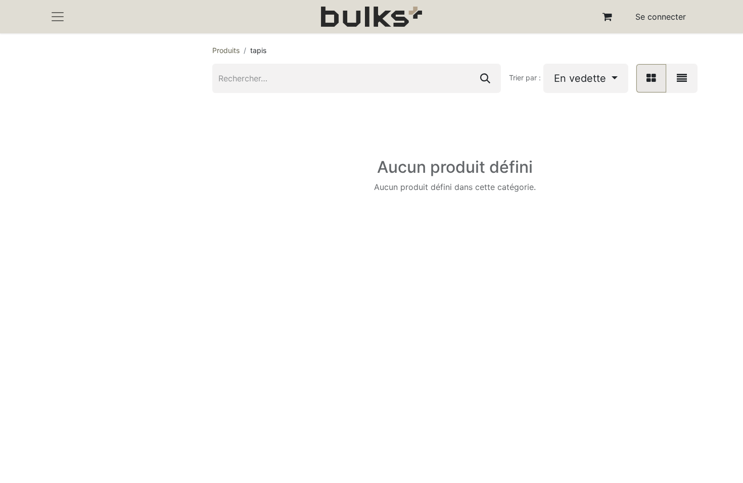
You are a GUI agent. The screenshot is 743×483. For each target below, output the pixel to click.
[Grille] (651, 78)
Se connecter (660, 17)
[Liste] (682, 78)
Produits (226, 50)
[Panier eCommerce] (607, 16)
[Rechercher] (485, 78)
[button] (585, 78)
